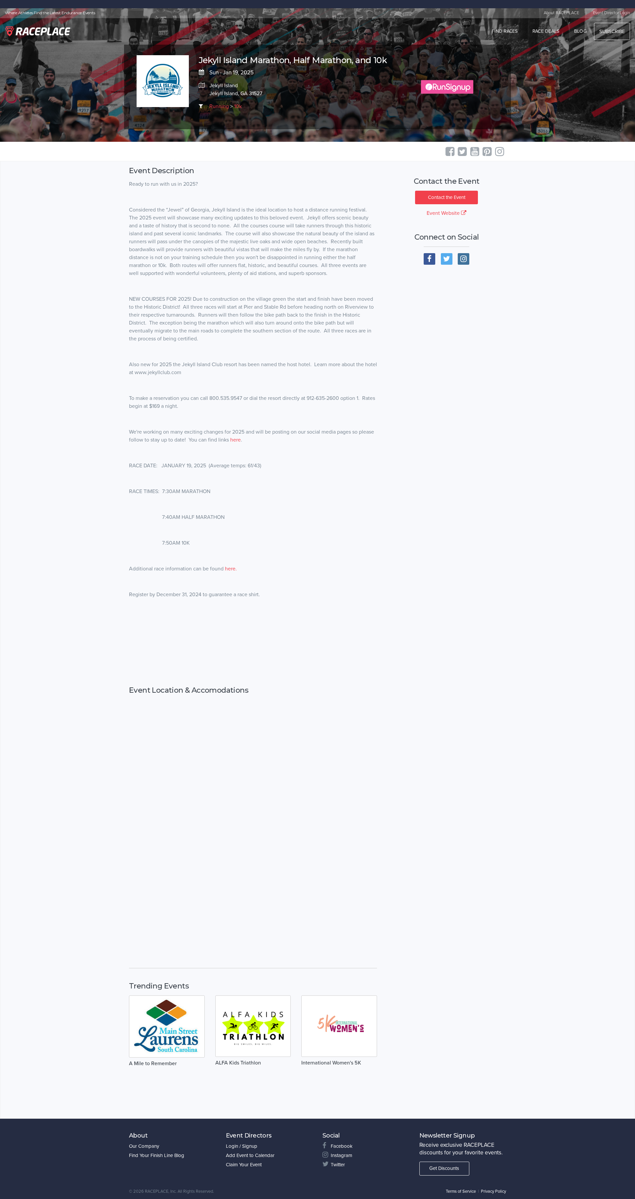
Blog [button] (580, 31)
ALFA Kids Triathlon (238, 1063)
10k (238, 106)
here (235, 440)
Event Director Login (611, 13)
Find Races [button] (505, 31)
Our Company (144, 1146)
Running (219, 106)
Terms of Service (461, 1191)
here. (231, 568)
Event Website (444, 213)
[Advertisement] (253, 649)
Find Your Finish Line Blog (156, 1155)
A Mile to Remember (153, 1063)
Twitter (338, 1165)
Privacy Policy (493, 1191)
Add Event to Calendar (250, 1155)
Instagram (341, 1155)
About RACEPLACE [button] (561, 13)
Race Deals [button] (546, 31)
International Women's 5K (331, 1063)
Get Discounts (444, 1168)
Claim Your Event (244, 1165)
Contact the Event (446, 197)
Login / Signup (241, 1146)
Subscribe (612, 31)
